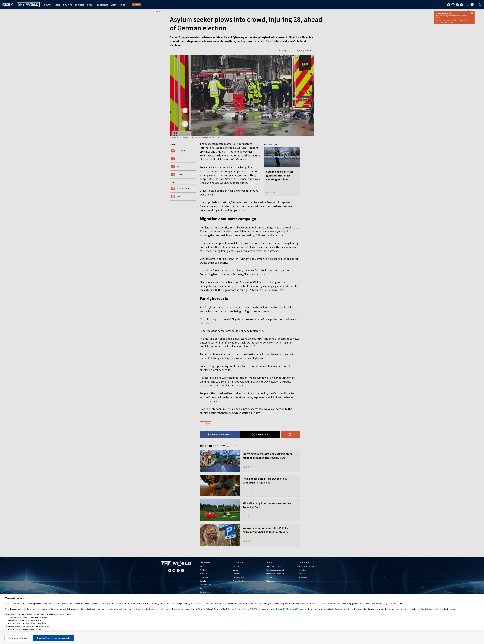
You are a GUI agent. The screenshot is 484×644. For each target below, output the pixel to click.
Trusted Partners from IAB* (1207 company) (247, 609)
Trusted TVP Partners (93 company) (291, 609)
